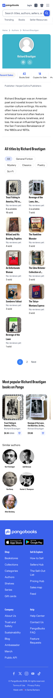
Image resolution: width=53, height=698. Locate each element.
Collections (11, 564)
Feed (33, 593)
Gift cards (10, 596)
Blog (7, 638)
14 (40, 74)
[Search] (47, 13)
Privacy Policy (34, 685)
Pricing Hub (37, 581)
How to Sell (36, 558)
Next (33, 362)
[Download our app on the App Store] (14, 542)
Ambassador (12, 644)
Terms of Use (19, 685)
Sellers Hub (37, 564)
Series (8, 589)
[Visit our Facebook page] (14, 673)
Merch (9, 651)
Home (5, 30)
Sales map (36, 587)
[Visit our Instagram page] (26, 673)
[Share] (29, 62)
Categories (11, 570)
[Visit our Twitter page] (20, 673)
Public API (11, 657)
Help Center (37, 615)
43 (24, 74)
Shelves (9, 583)
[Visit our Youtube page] (33, 673)
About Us (10, 615)
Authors (15, 30)
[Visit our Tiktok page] (39, 673)
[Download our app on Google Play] (34, 542)
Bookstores (11, 558)
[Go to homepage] (10, 5)
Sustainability (13, 632)
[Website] (23, 62)
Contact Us (36, 622)
